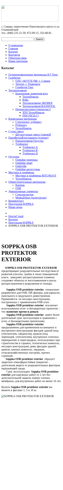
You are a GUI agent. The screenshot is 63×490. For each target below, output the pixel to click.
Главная (13, 48)
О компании (15, 45)
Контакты (14, 54)
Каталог (13, 51)
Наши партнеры (18, 61)
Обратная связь (17, 57)
